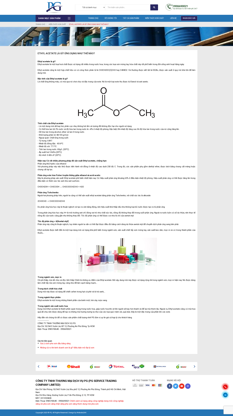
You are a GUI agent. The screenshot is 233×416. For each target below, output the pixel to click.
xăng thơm (77, 404)
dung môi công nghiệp (114, 401)
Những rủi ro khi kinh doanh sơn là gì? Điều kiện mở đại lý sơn (67, 347)
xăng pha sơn (66, 404)
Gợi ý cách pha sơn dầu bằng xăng (55, 343)
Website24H (81, 413)
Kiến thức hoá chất (154, 18)
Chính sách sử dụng (79, 401)
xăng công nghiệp (96, 401)
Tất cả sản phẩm (131, 18)
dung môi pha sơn (91, 404)
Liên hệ (173, 18)
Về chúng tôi (110, 18)
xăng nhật (55, 404)
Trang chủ (93, 18)
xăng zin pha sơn (43, 404)
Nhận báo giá (189, 18)
